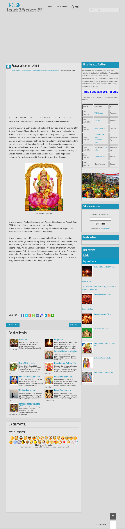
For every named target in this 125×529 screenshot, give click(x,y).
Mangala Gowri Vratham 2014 (65, 363)
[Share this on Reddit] (49, 315)
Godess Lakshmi (38, 70)
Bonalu (97, 121)
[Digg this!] (37, 315)
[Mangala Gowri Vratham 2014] (49, 366)
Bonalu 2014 (23, 340)
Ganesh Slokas (87, 309)
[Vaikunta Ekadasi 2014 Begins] (49, 355)
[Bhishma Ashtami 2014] (14, 394)
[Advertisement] (66, 38)
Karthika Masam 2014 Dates (104, 267)
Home (49, 7)
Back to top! (113, 516)
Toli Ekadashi (99, 113)
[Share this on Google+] (30, 315)
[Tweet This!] (26, 315)
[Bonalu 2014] (14, 343)
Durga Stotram (87, 281)
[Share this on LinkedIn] (45, 315)
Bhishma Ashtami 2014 (27, 390)
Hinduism (14, 5)
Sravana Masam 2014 (52, 70)
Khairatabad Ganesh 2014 (63, 377)
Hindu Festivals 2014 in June (29, 377)
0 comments (10, 66)
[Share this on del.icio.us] (41, 315)
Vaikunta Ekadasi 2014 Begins (65, 351)
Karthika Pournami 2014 (102, 294)
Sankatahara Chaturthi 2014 (104, 372)
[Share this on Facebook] (22, 315)
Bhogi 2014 (58, 340)
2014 (18, 70)
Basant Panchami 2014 (62, 390)
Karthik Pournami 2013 (102, 314)
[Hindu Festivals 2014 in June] (14, 380)
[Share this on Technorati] (52, 315)
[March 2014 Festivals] (14, 366)
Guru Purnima (100, 128)
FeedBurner (105, 228)
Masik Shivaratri (100, 156)
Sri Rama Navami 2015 (102, 358)
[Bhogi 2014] (49, 343)
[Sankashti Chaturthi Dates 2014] (14, 407)
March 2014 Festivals (27, 363)
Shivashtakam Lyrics (101, 329)
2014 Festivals (26, 70)
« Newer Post (13, 325)
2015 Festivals (62, 7)
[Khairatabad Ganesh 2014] (49, 380)
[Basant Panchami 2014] (49, 394)
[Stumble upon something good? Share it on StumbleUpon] (33, 315)
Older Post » (74, 325)
